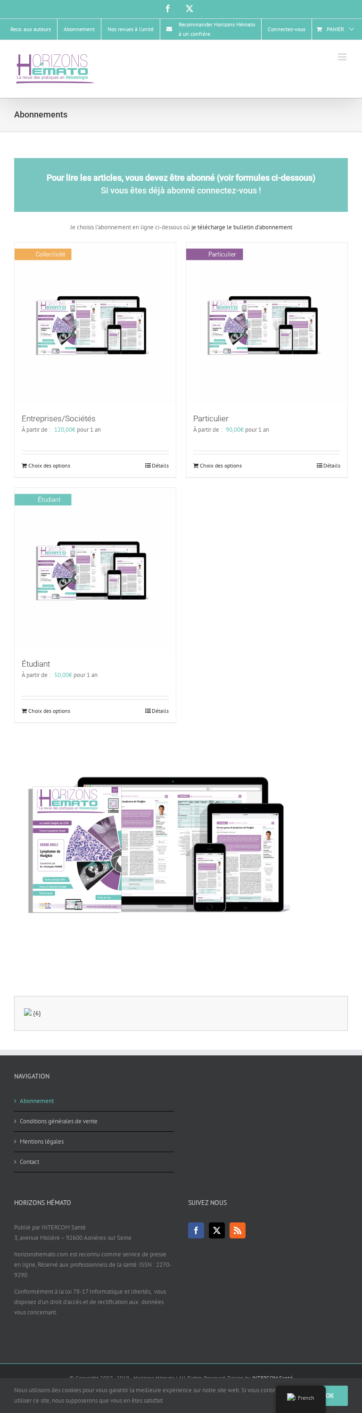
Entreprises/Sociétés (59, 418)
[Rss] (238, 1230)
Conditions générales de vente (59, 1121)
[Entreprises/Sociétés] (95, 323)
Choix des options (49, 465)
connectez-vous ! (229, 190)
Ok (330, 1395)
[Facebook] (196, 1230)
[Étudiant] (95, 568)
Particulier (211, 418)
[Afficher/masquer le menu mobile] (343, 57)
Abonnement (37, 1101)
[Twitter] (217, 1230)
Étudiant (36, 664)
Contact (29, 1162)
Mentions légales (42, 1141)
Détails (160, 465)
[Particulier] (266, 323)
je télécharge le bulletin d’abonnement (241, 227)
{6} (37, 1013)
